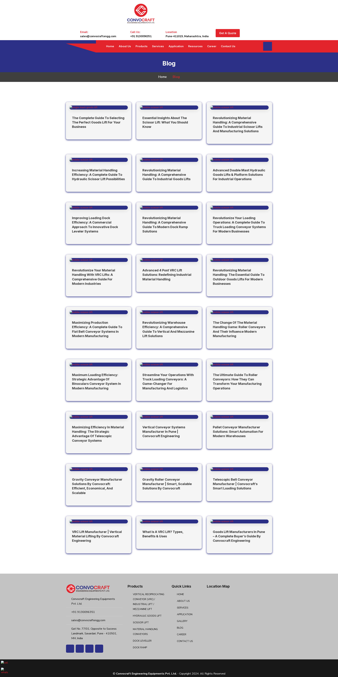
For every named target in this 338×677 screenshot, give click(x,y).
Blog (180, 627)
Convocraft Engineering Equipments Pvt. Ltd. (146, 674)
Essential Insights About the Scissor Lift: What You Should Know (165, 122)
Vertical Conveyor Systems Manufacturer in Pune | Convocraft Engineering (163, 431)
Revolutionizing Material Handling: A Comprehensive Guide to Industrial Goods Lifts (166, 174)
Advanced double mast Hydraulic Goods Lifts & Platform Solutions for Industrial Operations (239, 174)
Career (211, 46)
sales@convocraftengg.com (98, 36)
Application (176, 46)
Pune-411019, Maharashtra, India (187, 36)
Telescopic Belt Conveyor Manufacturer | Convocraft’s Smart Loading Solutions (235, 484)
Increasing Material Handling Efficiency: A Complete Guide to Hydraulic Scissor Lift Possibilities (98, 174)
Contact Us (228, 46)
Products (142, 46)
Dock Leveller (142, 640)
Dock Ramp (140, 647)
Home (110, 46)
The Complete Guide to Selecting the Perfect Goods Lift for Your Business (98, 122)
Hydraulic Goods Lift (147, 615)
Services (158, 46)
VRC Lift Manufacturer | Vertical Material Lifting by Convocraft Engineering (97, 536)
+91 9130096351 (141, 36)
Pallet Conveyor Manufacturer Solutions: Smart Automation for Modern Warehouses (238, 431)
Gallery (182, 621)
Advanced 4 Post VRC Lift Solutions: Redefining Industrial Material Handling (166, 274)
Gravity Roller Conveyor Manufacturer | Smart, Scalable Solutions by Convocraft (167, 484)
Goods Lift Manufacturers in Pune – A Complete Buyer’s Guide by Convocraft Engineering (239, 536)
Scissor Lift (141, 622)
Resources (195, 46)
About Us (125, 46)
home (162, 77)
